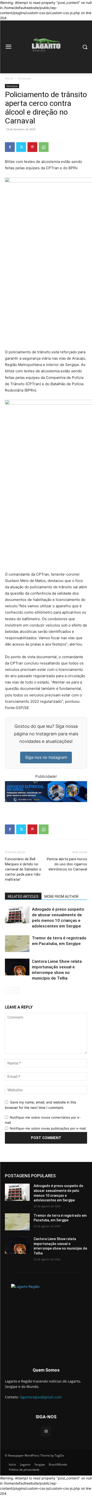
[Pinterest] (32, 147)
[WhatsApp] (44, 147)
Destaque (24, 78)
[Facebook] (10, 147)
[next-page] (16, 990)
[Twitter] (21, 147)
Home (9, 78)
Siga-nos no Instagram (46, 757)
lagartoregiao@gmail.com (41, 1397)
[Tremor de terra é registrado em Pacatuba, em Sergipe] (17, 943)
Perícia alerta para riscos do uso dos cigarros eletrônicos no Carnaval (67, 864)
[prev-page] (8, 990)
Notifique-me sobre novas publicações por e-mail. (48, 1128)
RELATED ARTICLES (23, 896)
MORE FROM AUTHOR (61, 896)
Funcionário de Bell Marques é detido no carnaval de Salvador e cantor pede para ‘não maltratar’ (23, 869)
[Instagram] (46, 1431)
